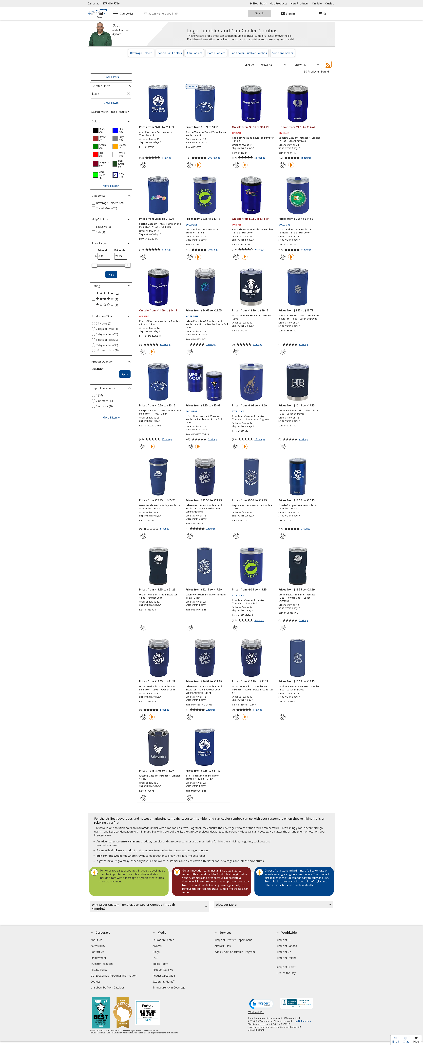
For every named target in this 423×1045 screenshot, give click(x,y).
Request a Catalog (164, 975)
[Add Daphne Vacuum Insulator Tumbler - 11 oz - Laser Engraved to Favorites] (283, 717)
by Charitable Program (234, 952)
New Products (299, 3)
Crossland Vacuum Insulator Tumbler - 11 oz (202, 231)
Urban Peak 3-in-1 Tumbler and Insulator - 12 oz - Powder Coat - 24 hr (252, 689)
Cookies (96, 982)
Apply (111, 274)
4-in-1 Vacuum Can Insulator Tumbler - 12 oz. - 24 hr (202, 777)
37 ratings (167, 439)
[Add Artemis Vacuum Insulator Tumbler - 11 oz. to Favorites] (143, 798)
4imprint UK (283, 952)
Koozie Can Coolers (170, 53)
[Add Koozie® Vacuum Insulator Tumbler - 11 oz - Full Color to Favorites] (236, 257)
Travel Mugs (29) (106, 208)
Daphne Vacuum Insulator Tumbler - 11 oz (253, 507)
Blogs (156, 952)
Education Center (163, 940)
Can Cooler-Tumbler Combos (249, 53)
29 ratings (213, 250)
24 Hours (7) (103, 323)
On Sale (317, 3)
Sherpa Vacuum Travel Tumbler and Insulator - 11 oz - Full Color (160, 225)
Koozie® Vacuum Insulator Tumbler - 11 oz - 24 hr (160, 323)
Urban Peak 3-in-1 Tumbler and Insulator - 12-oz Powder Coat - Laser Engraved (204, 508)
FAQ (155, 958)
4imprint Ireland (286, 958)
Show (298, 65)
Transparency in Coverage (169, 988)
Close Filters (111, 77)
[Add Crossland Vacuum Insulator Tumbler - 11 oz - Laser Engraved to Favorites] (236, 446)
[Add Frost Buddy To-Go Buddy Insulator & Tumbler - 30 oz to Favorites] (143, 536)
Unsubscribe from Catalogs (108, 988)
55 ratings (260, 158)
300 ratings (214, 158)
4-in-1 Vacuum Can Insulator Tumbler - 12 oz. (155, 134)
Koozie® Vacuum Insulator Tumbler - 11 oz (253, 139)
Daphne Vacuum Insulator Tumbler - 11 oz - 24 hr (207, 596)
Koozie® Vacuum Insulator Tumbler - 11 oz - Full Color (253, 231)
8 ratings (167, 250)
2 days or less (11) (107, 328)
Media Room (160, 964)
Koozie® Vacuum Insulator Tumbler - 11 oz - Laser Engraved (299, 139)
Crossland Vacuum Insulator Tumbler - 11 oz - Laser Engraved (251, 418)
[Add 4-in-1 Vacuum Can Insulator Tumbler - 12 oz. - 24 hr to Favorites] (190, 798)
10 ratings (165, 344)
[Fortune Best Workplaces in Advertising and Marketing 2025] (101, 1013)
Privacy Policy (99, 970)
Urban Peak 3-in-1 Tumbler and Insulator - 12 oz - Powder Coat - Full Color (207, 324)
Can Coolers (194, 53)
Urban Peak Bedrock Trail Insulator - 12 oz (253, 317)
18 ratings (260, 439)
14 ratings (306, 250)
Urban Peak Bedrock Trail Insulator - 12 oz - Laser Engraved (299, 412)
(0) (322, 14)
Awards (157, 946)
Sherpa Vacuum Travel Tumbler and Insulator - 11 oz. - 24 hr (160, 412)
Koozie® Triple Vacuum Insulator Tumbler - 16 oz (297, 507)
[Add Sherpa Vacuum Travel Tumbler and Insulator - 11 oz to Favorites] (190, 165)
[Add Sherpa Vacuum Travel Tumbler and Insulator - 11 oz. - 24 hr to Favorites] (143, 446)
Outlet (330, 3)
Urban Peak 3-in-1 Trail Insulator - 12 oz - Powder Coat (159, 596)
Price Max (120, 250)
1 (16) (99, 395)
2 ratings (211, 344)
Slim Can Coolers (282, 53)
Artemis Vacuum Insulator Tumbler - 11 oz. (160, 777)
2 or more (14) (105, 400)
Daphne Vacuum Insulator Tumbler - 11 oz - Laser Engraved (299, 688)
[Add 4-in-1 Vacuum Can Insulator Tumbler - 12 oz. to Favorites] (143, 165)
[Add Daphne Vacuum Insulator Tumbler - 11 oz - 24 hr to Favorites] (190, 627)
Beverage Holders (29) (110, 203)
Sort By (249, 65)
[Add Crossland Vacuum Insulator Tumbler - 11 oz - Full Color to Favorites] (283, 257)
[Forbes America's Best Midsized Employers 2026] (148, 1013)
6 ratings (213, 439)
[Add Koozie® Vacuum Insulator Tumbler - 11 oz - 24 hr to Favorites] (143, 352)
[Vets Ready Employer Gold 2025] (123, 1013)
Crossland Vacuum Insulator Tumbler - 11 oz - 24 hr (248, 602)
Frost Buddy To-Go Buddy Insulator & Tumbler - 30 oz (159, 507)
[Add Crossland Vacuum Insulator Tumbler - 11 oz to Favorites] (190, 257)
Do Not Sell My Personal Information (114, 976)
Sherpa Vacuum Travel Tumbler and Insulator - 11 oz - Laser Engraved (299, 317)
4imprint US (283, 940)
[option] (101, 130)
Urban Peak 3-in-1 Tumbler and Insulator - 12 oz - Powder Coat (157, 688)
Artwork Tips (222, 946)
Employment (98, 958)
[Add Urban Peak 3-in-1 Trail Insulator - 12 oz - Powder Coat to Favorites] (143, 627)
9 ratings (167, 158)
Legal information (302, 1021)
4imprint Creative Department (233, 940)
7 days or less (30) (107, 345)
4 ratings (304, 439)
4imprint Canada (286, 946)
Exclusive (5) (103, 226)
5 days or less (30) (107, 339)
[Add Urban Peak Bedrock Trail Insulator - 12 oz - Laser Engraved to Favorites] (283, 446)
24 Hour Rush (258, 3)
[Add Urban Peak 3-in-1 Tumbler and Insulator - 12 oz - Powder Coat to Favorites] (143, 717)
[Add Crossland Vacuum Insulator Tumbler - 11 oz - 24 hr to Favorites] (236, 627)
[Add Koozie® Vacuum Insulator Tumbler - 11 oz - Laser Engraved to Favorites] (283, 165)
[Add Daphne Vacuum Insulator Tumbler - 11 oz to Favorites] (236, 536)
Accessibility (98, 946)
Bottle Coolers (216, 53)
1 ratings (258, 344)
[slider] (94, 265)
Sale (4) (100, 232)
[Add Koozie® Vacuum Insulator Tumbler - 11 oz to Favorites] (236, 165)
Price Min (103, 250)
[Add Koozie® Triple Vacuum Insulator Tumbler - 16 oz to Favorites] (283, 536)
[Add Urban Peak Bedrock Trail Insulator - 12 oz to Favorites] (236, 352)
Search (259, 13)
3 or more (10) (105, 406)
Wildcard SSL (256, 1013)
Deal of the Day (286, 973)
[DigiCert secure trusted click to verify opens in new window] (261, 1004)
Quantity (98, 368)
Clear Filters (111, 102)
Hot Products (278, 3)
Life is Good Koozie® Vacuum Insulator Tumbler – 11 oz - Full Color (204, 419)
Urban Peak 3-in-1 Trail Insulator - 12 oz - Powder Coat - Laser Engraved (298, 597)
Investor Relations (102, 964)
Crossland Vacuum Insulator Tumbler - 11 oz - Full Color (294, 231)
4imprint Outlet (285, 967)
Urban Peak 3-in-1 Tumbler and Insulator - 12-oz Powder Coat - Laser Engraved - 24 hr (204, 689)
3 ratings (259, 620)
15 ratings (306, 158)
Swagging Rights (163, 981)
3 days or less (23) (107, 334)
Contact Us (97, 952)
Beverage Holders (141, 53)
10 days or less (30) (107, 350)
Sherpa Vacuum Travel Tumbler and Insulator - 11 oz (206, 134)
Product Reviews (163, 969)
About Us (96, 940)
